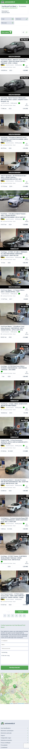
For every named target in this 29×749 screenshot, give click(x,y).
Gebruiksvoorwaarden (6, 740)
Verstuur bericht (14, 667)
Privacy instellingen (5, 742)
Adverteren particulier (6, 733)
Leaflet (11, 703)
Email (3, 19)
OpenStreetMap (21, 703)
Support (3, 735)
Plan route (4, 22)
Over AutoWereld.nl (5, 728)
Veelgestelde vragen (6, 738)
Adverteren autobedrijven (7, 730)
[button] (27, 599)
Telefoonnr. (18, 19)
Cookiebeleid (4, 747)
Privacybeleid (4, 745)
